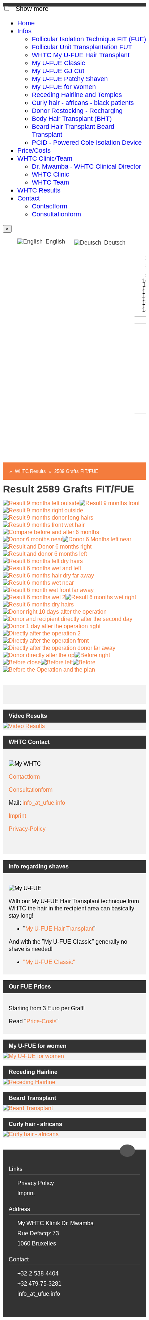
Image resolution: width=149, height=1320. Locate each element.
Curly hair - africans (35, 1124)
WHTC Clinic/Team (44, 158)
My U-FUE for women (38, 1046)
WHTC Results (38, 190)
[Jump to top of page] (127, 1151)
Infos (24, 31)
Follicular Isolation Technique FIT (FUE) (89, 39)
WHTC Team (50, 182)
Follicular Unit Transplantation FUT (82, 47)
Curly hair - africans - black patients (83, 102)
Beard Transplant (32, 1098)
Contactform (49, 206)
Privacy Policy (35, 1183)
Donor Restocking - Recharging (77, 110)
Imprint (17, 816)
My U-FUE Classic (58, 63)
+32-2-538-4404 (38, 1273)
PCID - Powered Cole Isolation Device (87, 142)
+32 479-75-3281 (39, 1284)
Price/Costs (34, 150)
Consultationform (56, 214)
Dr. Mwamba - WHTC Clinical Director (86, 166)
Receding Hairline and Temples (77, 94)
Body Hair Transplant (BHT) (72, 118)
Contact (28, 198)
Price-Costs (41, 1021)
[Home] (5, 471)
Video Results (28, 716)
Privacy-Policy (27, 829)
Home (26, 23)
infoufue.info (43, 803)
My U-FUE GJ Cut (58, 71)
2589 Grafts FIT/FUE (76, 471)
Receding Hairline (33, 1072)
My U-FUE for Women (64, 86)
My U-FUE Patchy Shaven (70, 78)
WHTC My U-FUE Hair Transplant (80, 55)
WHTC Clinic (50, 174)
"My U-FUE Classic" (49, 962)
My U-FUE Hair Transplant (59, 929)
